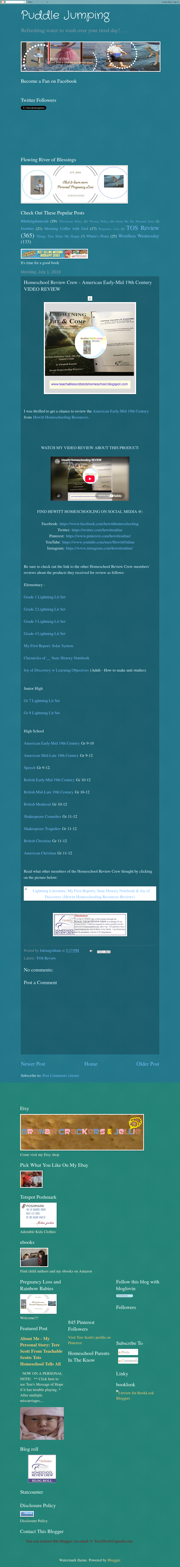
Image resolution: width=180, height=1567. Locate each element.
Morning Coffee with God (66, 228)
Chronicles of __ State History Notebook (56, 657)
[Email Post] (90, 950)
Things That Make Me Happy (58, 236)
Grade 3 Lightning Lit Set (44, 621)
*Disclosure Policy (70, 221)
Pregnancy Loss (108, 229)
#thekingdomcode (35, 221)
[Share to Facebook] (106, 951)
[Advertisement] (89, 132)
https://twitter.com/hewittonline (97, 529)
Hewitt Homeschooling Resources (60, 417)
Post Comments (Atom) (60, 1075)
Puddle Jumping (65, 15)
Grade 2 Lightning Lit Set (44, 609)
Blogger (114, 1560)
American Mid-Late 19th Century (51, 755)
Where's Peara (97, 236)
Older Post (147, 1063)
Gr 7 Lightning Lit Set (42, 700)
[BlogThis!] (101, 951)
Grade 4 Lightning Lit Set (44, 633)
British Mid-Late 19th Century (48, 792)
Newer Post (33, 1063)
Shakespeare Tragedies (42, 828)
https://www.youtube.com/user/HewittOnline (98, 542)
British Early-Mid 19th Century (49, 779)
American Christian (40, 853)
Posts (125, 1352)
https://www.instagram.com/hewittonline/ (99, 548)
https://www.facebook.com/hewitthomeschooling (99, 523)
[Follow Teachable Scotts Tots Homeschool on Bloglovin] (124, 1296)
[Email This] (98, 951)
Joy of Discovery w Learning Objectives (56, 670)
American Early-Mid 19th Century (121, 411)
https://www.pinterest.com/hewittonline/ (98, 535)
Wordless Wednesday (138, 236)
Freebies (27, 228)
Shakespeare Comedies (42, 816)
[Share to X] (103, 951)
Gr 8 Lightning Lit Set (42, 712)
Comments (129, 1360)
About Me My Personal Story (134, 221)
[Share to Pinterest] (109, 951)
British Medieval (37, 804)
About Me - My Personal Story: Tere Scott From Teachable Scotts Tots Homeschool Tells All (41, 1351)
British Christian (37, 840)
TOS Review (142, 227)
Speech (29, 767)
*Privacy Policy (99, 221)
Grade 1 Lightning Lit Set (44, 596)
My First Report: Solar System (48, 645)
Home (90, 1063)
